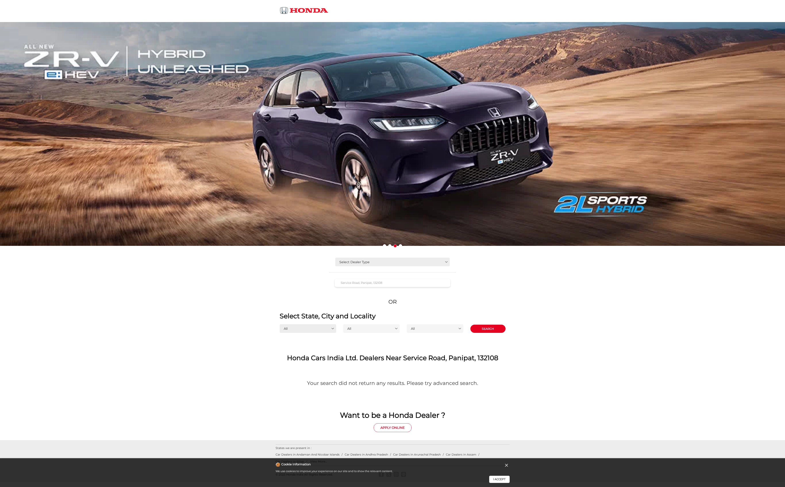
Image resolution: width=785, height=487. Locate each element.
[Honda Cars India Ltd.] (304, 11)
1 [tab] (384, 245)
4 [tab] (400, 245)
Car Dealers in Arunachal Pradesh (417, 454)
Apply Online (392, 428)
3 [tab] (395, 245)
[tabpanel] (392, 137)
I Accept (499, 479)
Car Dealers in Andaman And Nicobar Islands (308, 454)
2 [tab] (389, 245)
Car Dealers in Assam (461, 454)
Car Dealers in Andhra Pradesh (366, 454)
